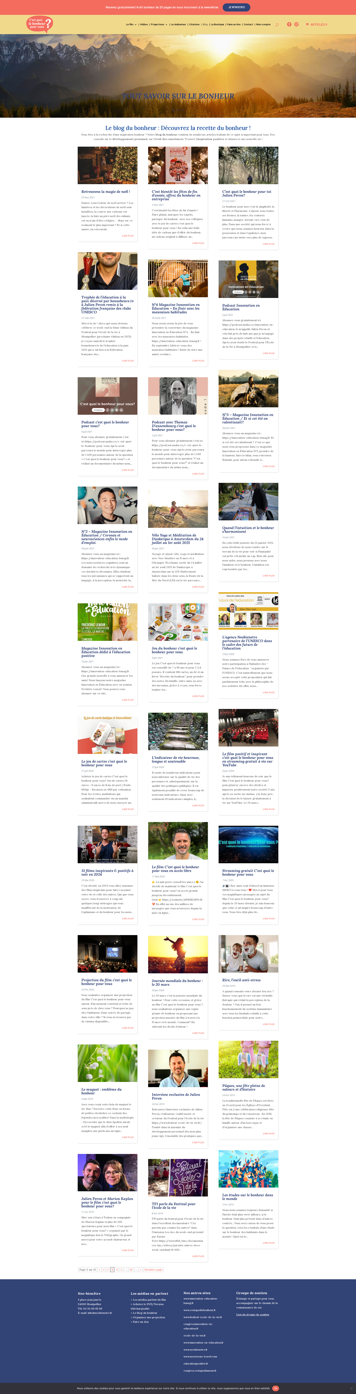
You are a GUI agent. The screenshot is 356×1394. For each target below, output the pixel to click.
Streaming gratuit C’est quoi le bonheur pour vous (248, 872)
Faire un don (233, 24)
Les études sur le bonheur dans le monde (247, 1197)
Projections (157, 24)
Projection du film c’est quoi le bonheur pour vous (106, 982)
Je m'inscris (236, 7)
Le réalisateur (178, 24)
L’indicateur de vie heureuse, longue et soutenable (176, 759)
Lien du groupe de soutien (252, 1314)
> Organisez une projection (148, 1317)
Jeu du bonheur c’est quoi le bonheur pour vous (174, 650)
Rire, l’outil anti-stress (241, 980)
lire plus (128, 235)
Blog (205, 24)
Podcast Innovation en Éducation (241, 307)
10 (131, 1269)
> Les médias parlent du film (148, 1299)
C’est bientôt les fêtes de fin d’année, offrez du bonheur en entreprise (176, 195)
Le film (129, 24)
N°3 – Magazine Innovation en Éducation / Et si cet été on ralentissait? (247, 418)
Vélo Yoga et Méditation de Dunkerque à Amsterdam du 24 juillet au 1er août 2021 (178, 539)
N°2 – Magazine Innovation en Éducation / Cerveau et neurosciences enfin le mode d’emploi (106, 537)
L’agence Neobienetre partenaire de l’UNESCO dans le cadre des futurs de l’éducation (247, 642)
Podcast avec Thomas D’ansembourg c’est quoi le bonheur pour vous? (174, 426)
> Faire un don (140, 1321)
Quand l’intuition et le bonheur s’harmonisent (248, 529)
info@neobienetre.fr (100, 1313)
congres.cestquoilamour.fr (200, 1370)
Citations (194, 24)
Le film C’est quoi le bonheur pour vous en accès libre (175, 869)
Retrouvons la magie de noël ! (105, 191)
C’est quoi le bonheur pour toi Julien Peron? (246, 193)
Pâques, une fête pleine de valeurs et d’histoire (243, 1087)
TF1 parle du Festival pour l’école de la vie (174, 1205)
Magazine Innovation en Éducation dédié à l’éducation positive (105, 652)
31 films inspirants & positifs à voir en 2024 (107, 872)
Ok (275, 1388)
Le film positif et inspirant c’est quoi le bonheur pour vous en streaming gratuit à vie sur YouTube (247, 759)
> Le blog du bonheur (144, 1313)
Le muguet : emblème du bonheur (101, 1091)
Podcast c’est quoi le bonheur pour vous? (105, 424)
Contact (248, 24)
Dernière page (153, 1269)
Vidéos (144, 24)
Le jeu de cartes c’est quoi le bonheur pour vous (104, 763)
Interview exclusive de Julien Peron (176, 1096)
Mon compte (263, 24)
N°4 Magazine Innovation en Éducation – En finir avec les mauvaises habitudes (176, 308)
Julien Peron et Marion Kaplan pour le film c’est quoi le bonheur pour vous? (107, 1202)
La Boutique (217, 24)
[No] (351, 1388)
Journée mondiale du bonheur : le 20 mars (177, 982)
